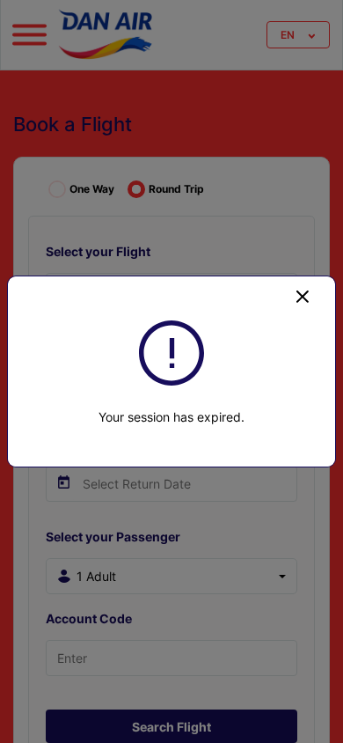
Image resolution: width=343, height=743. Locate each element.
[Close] (302, 295)
